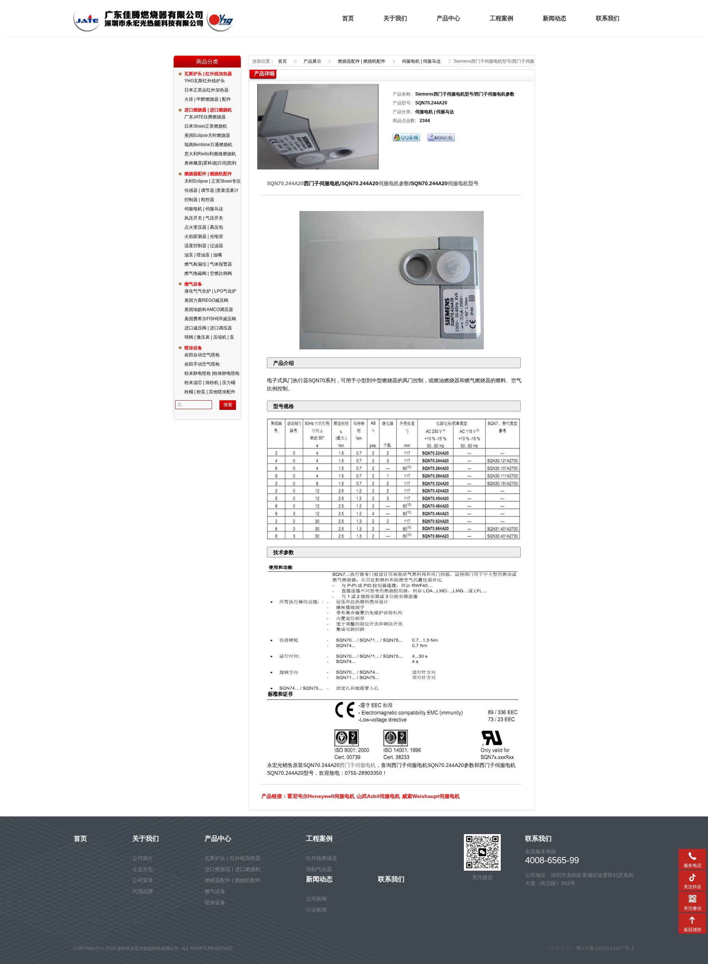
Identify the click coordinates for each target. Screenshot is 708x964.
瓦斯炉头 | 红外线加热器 (208, 73)
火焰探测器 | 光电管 (203, 236)
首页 (348, 18)
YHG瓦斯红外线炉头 (204, 80)
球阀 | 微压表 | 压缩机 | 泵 (209, 337)
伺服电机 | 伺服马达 (203, 208)
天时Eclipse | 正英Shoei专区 (212, 181)
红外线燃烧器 (321, 858)
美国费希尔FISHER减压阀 (210, 318)
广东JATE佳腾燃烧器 (205, 117)
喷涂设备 (193, 347)
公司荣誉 (142, 880)
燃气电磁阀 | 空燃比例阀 (208, 273)
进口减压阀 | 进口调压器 (208, 328)
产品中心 (448, 18)
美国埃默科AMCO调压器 (208, 309)
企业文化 (142, 869)
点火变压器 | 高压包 (203, 227)
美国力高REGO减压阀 (206, 300)
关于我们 (395, 18)
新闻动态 (554, 18)
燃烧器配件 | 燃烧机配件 (208, 173)
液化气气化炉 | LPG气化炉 (210, 291)
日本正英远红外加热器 (206, 90)
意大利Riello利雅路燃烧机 (210, 153)
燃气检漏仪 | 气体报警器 (208, 264)
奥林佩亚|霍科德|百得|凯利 (210, 163)
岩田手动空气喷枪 (202, 364)
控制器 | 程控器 (199, 199)
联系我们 (608, 18)
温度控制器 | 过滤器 (203, 245)
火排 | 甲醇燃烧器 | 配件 (207, 99)
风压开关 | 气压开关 (203, 218)
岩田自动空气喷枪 (202, 354)
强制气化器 (319, 869)
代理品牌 (142, 891)
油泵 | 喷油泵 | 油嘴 (203, 255)
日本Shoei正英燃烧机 (205, 126)
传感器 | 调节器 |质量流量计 (211, 190)
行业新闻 (316, 910)
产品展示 (312, 61)
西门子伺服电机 (358, 765)
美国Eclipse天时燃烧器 (207, 135)
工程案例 (501, 18)
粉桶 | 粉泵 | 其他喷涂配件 (209, 391)
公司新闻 (316, 899)
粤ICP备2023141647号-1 (605, 948)
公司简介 (142, 858)
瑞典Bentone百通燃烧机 (208, 144)
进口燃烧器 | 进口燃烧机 (208, 110)
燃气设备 (193, 284)
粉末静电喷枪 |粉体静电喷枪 (212, 373)
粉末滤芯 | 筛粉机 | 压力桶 (209, 382)
